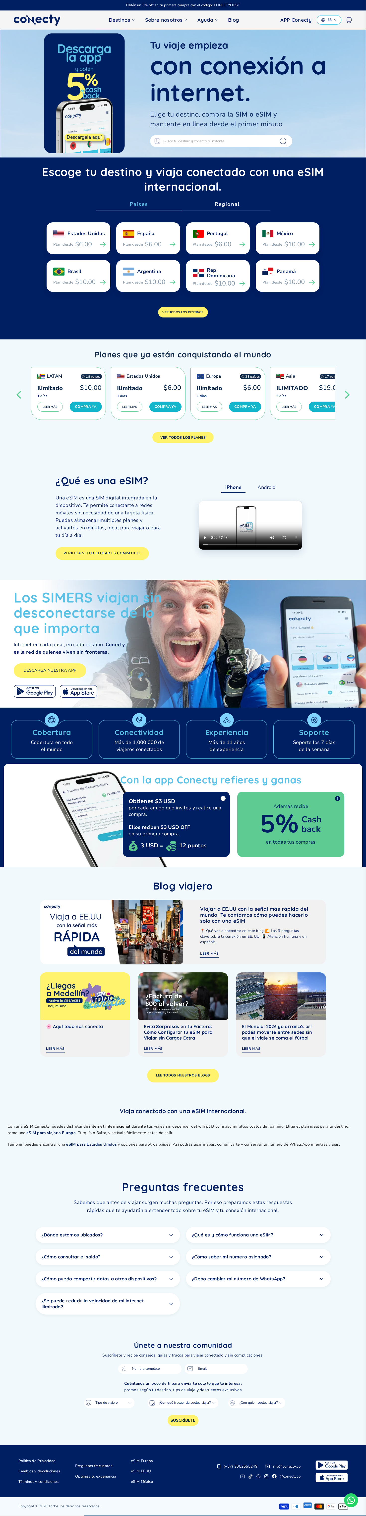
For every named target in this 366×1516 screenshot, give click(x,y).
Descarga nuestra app (50, 670)
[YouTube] (242, 1476)
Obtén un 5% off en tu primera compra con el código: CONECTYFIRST (183, 5)
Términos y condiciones (38, 1481)
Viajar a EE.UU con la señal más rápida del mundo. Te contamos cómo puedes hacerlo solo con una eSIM (254, 915)
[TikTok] (250, 1476)
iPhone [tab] (233, 487)
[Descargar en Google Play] (35, 691)
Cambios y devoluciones (39, 1471)
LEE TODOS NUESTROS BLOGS (183, 1075)
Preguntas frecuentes (93, 1465)
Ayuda (205, 20)
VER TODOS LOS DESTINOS (182, 312)
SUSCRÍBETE (183, 1420)
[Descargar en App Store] (78, 691)
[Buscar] (283, 141)
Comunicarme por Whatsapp (351, 1500)
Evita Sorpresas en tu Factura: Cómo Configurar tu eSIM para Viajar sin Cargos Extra (178, 1032)
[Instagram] (266, 1476)
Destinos (119, 20)
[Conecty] (41, 20)
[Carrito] (348, 19)
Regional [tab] (227, 204)
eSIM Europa (142, 1460)
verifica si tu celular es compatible (102, 553)
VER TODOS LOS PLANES (183, 437)
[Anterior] (18, 395)
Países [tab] (139, 204)
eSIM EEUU (141, 1471)
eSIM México (142, 1481)
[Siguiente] (347, 395)
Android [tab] (266, 487)
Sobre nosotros (164, 20)
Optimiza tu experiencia (95, 1476)
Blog (233, 20)
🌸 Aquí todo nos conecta (74, 1026)
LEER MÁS (50, 407)
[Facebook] (274, 1476)
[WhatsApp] (258, 1476)
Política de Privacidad (37, 1460)
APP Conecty (296, 20)
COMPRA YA (86, 406)
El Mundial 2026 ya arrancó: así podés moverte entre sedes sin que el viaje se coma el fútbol (277, 1032)
